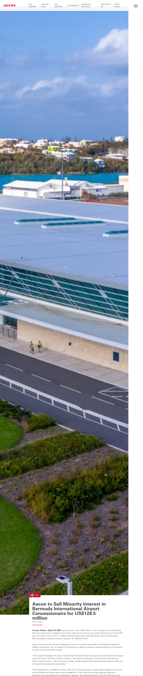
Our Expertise (58, 5)
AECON (9, 5)
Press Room (117, 5)
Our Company (32, 5)
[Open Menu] (136, 5)
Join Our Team (44, 5)
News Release (37, 625)
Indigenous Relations (86, 5)
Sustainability (74, 5)
